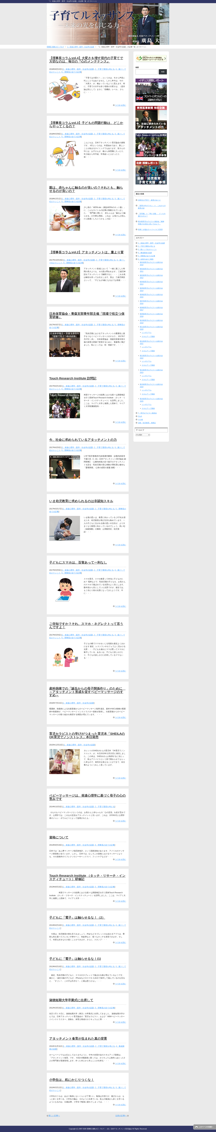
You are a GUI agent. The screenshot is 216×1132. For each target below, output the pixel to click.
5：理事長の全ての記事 (71, 72)
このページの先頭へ (206, 1127)
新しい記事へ (54, 1116)
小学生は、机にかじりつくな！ (71, 1079)
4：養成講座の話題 (145, 253)
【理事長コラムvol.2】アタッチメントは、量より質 (86, 252)
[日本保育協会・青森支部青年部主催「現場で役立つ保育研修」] (64, 355)
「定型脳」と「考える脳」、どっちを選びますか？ (152, 215)
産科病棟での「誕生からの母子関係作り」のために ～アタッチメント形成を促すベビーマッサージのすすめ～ (87, 692)
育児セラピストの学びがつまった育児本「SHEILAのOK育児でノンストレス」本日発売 (87, 735)
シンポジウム (147, 332)
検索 (137, 67)
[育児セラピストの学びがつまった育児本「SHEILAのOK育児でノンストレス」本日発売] (64, 773)
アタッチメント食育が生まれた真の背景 (78, 1038)
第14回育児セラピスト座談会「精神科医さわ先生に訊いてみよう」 (151, 223)
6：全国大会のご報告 (146, 259)
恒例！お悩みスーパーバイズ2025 (150, 229)
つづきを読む (120, 105)
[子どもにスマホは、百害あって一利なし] (64, 601)
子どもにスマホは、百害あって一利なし (78, 562)
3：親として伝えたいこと (147, 249)
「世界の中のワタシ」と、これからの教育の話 (152, 207)
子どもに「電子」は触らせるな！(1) (75, 958)
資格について (58, 837)
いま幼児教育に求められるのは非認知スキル (81, 501)
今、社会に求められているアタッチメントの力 (83, 439)
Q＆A (140, 416)
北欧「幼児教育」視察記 (147, 423)
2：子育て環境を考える (105, 69)
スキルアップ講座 (148, 336)
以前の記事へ (121, 1116)
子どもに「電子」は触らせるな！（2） (77, 917)
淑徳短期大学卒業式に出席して (71, 1000)
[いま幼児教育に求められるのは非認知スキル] (64, 539)
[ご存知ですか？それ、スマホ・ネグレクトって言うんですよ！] (64, 666)
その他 (140, 420)
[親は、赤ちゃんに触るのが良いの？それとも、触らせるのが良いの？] (64, 229)
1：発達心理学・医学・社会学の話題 (78, 69)
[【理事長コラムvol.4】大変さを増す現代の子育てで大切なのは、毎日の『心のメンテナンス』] (64, 100)
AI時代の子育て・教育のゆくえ (149, 200)
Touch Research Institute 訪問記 (72, 378)
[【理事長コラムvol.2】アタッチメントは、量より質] (64, 291)
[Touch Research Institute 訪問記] (64, 417)
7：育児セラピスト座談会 (147, 413)
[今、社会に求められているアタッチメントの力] (64, 478)
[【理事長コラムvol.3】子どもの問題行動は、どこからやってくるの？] (64, 164)
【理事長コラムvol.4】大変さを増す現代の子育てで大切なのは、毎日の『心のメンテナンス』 (86, 59)
